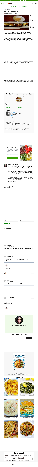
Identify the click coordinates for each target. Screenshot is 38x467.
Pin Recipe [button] (20, 107)
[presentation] (11, 387)
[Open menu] (36, 3)
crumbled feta (13, 112)
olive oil (11, 115)
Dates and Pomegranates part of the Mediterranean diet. (10, 186)
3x (8, 103)
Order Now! (27, 0)
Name (6, 220)
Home (5, 9)
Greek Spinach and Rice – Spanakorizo (25, 396)
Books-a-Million (27, 374)
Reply (32, 245)
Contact (16, 462)
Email (21, 220)
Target (23, 374)
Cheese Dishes (9, 9)
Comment (6, 208)
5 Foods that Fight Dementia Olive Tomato (14, 231)
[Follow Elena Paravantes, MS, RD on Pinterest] (15, 181)
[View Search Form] (33, 3)
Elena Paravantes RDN (12, 265)
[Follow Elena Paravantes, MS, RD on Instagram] (11, 181)
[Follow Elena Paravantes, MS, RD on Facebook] (8, 181)
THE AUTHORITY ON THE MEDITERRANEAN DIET (19, 6)
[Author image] (4, 13)
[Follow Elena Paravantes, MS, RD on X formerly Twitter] (10, 181)
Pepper (7, 116)
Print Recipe (8, 107)
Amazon (9, 374)
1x (5, 103)
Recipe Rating (6, 204)
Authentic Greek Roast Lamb (8, 438)
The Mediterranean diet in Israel (28, 185)
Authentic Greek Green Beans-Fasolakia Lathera (26, 438)
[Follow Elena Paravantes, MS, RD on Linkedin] (13, 181)
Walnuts (7, 117)
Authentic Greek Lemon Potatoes (8, 396)
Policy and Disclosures (22, 462)
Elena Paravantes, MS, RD (9, 13)
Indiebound (19, 374)
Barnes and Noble (14, 374)
